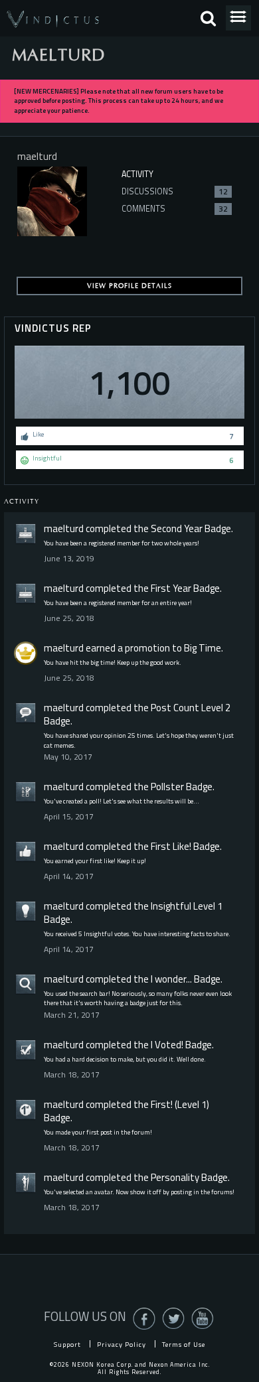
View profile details (129, 286)
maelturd (64, 528)
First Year (171, 588)
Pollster (167, 786)
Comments (174, 208)
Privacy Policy (121, 1344)
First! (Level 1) (180, 1104)
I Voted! (167, 1044)
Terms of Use (183, 1344)
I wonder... (171, 979)
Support (67, 1344)
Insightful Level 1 (186, 906)
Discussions (174, 191)
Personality (175, 1177)
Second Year (177, 528)
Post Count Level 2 (190, 707)
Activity (137, 174)
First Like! (171, 846)
